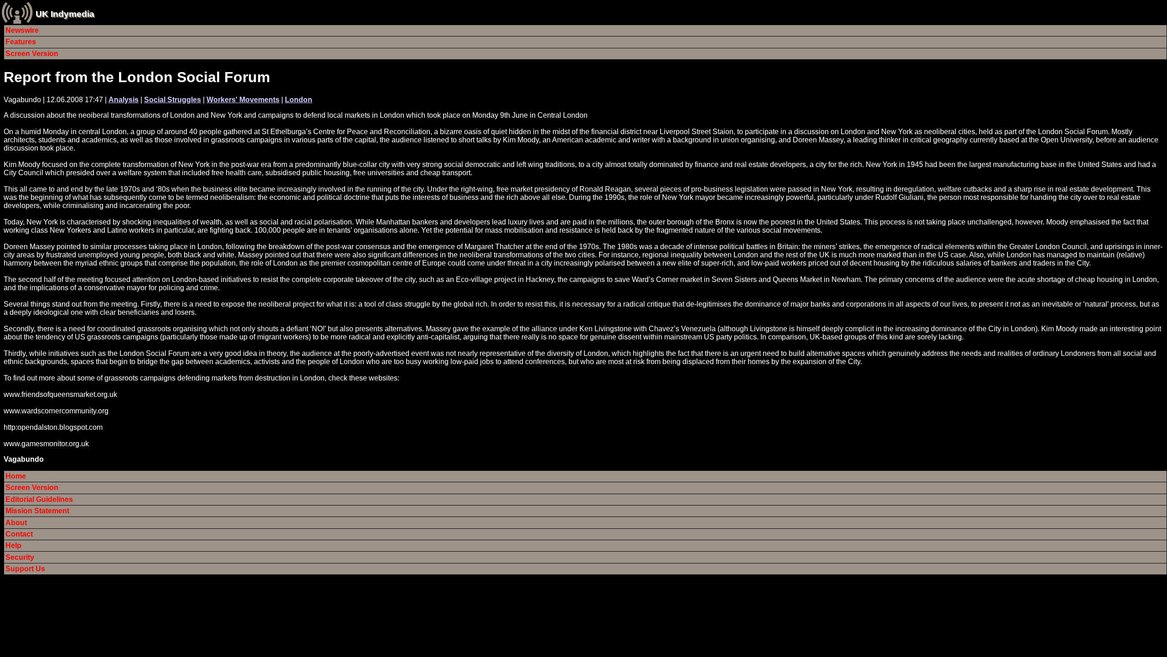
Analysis (123, 100)
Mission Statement (37, 511)
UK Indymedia (65, 14)
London (298, 100)
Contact (19, 534)
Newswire (22, 30)
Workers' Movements (243, 100)
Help (13, 545)
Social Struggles (172, 100)
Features (20, 42)
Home (15, 476)
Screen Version (31, 53)
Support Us (25, 569)
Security (19, 557)
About (16, 523)
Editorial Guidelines (39, 499)
